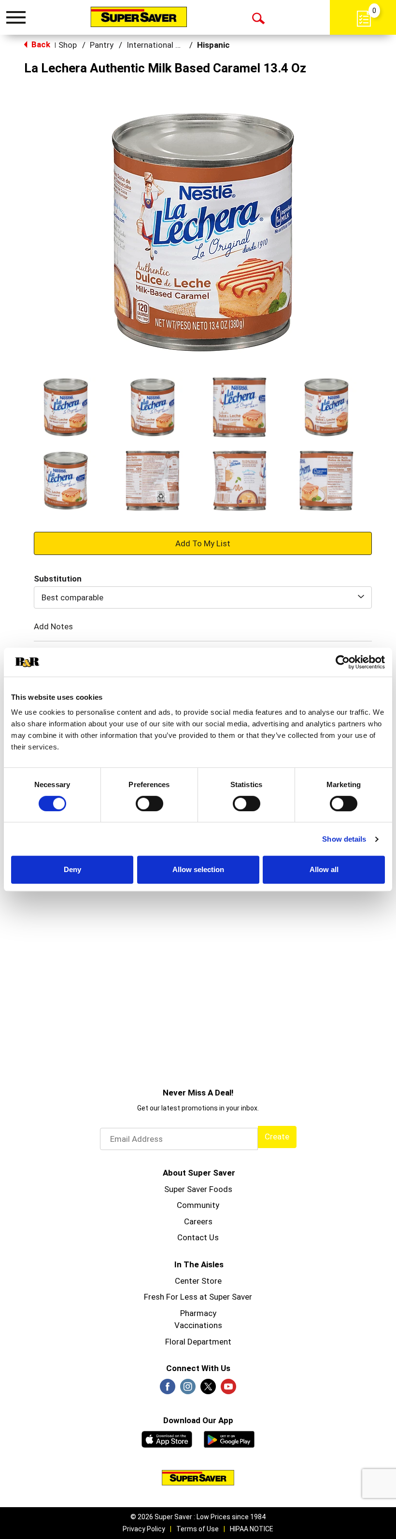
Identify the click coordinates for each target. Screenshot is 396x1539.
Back (39, 44)
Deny (72, 869)
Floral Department (198, 1341)
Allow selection (198, 869)
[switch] (149, 803)
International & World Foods (178, 45)
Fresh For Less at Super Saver (198, 1297)
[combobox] (202, 597)
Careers (198, 1221)
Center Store (198, 1281)
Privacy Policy (144, 1529)
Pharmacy (198, 1313)
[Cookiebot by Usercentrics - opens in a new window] (342, 662)
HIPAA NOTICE (251, 1529)
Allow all (324, 869)
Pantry (101, 45)
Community (198, 1205)
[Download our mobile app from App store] (166, 1438)
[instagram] (188, 1389)
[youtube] (228, 1389)
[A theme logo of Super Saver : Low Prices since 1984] (138, 17)
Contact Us (198, 1237)
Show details (344, 839)
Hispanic (213, 45)
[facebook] (167, 1389)
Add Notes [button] (53, 626)
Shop (67, 45)
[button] (66, 407)
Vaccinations (198, 1325)
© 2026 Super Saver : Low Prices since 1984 (198, 1517)
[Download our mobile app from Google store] (229, 1438)
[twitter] (208, 1389)
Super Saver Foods (198, 1189)
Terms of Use (197, 1529)
